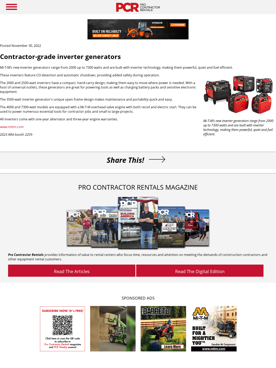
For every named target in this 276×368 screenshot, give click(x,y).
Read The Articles (72, 271)
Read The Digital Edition (200, 271)
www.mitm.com (12, 127)
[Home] (138, 13)
